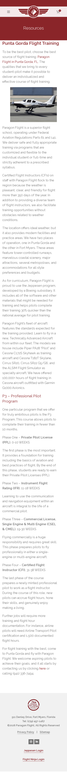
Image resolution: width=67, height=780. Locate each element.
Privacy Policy (25, 732)
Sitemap (45, 732)
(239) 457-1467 (36, 721)
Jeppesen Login (33, 750)
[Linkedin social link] (36, 741)
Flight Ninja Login (33, 759)
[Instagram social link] (31, 741)
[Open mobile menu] (8, 12)
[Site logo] (33, 11)
